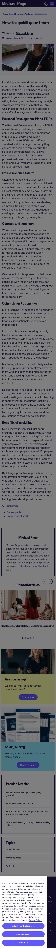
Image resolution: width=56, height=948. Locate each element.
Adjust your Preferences (23, 926)
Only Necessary (23, 934)
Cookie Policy (35, 920)
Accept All (23, 942)
